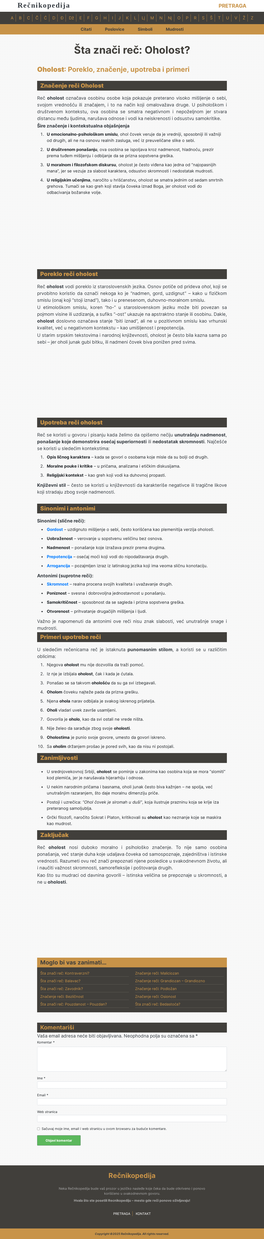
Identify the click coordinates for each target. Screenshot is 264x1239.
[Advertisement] (132, 234)
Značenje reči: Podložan (156, 989)
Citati (86, 29)
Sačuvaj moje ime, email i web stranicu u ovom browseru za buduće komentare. (104, 1129)
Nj (170, 17)
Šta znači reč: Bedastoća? (157, 1004)
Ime (41, 1078)
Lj (143, 17)
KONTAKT (143, 1214)
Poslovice (114, 29)
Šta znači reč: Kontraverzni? (64, 973)
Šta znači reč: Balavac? (60, 981)
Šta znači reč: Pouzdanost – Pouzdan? (73, 1004)
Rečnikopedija (44, 5)
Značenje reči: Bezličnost (62, 996)
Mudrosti (175, 29)
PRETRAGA (232, 6)
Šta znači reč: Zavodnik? (61, 989)
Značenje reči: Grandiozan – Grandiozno (170, 981)
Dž (71, 17)
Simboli (145, 29)
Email (42, 1095)
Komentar (46, 1042)
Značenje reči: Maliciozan (157, 973)
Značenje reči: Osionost (155, 996)
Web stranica (47, 1112)
